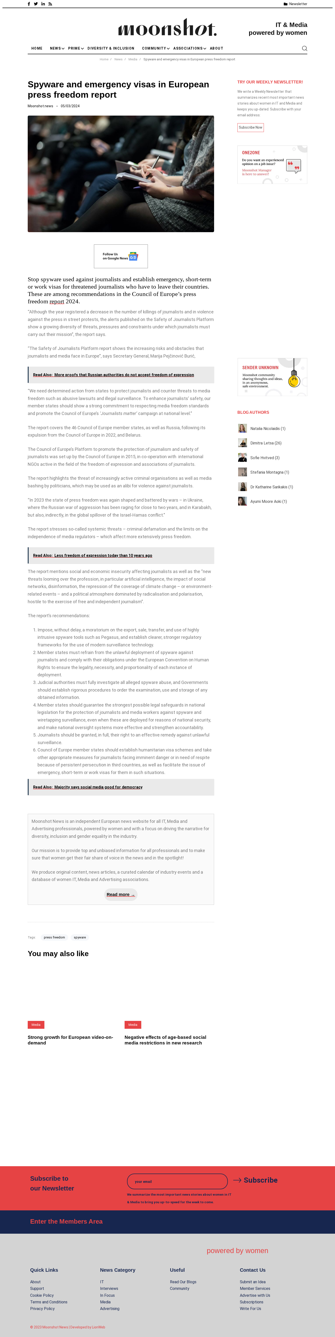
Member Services (255, 1288)
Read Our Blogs (183, 1282)
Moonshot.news (40, 106)
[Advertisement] (272, 271)
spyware (80, 937)
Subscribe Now (250, 127)
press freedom (54, 937)
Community (154, 48)
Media (105, 1302)
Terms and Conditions (48, 1302)
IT (102, 1282)
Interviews (109, 1288)
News (55, 48)
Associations (188, 48)
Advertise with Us (255, 1295)
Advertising (109, 1308)
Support (37, 1288)
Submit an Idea (253, 1282)
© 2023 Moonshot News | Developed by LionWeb (67, 1327)
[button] (304, 48)
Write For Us (250, 1308)
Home (37, 48)
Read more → (121, 894)
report (57, 301)
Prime (74, 48)
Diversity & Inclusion (111, 48)
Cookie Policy (42, 1295)
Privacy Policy (42, 1308)
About (216, 48)
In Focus (107, 1295)
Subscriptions (251, 1302)
